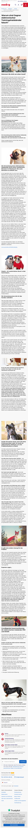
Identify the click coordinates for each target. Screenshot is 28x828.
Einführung (3, 8)
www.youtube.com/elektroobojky (9, 247)
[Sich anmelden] (18, 5)
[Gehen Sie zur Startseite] (5, 5)
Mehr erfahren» (22, 822)
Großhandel (17, 798)
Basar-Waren (17, 796)
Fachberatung (17, 802)
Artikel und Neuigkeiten (20, 800)
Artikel (15, 8)
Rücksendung (17, 792)
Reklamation (4, 794)
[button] (15, 5)
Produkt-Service (18, 794)
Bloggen (10, 8)
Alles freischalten (14, 825)
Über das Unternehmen (7, 798)
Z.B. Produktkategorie (10, 25)
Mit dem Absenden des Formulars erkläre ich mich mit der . (14, 766)
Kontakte (3, 792)
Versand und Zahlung (6, 796)
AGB (2, 800)
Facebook (16, 785)
